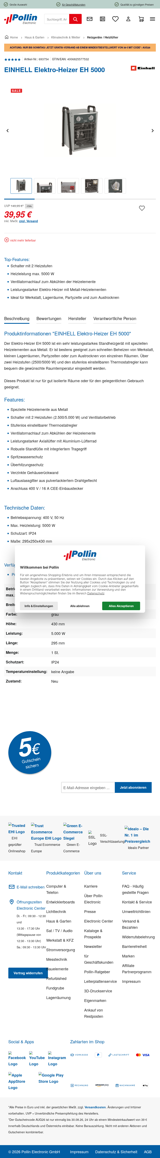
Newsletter (93, 946)
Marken (128, 955)
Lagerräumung (58, 997)
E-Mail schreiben (31, 886)
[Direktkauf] (103, 19)
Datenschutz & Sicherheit (116, 1151)
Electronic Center (98, 921)
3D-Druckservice (98, 990)
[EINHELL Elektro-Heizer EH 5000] (80, 130)
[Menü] (153, 19)
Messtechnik (56, 959)
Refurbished (56, 978)
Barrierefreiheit (134, 946)
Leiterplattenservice (100, 981)
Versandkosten (95, 1107)
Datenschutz (88, 796)
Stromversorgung (60, 949)
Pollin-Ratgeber (97, 971)
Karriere (91, 886)
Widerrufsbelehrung (138, 936)
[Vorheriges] (7, 130)
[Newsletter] (90, 19)
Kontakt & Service (137, 901)
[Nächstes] (152, 130)
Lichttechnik (56, 911)
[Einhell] (143, 71)
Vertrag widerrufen (28, 973)
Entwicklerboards (60, 901)
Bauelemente (57, 968)
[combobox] (56, 19)
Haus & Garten (58, 921)
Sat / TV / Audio (59, 930)
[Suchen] (75, 19)
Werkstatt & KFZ (60, 940)
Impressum (131, 981)
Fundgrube (55, 987)
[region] (80, 142)
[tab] (16, 319)
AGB (148, 1151)
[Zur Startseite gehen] (20, 18)
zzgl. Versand (28, 221)
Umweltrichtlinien (136, 911)
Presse (90, 911)
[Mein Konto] (128, 19)
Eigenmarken (95, 1000)
